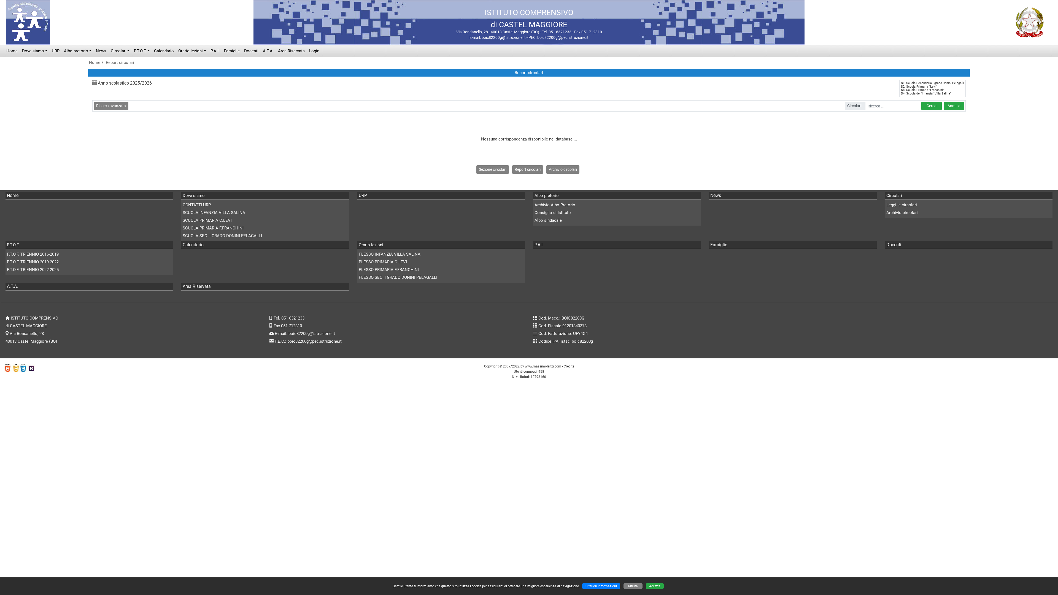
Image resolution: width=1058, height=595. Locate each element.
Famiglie (232, 50)
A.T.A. (268, 50)
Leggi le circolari (901, 204)
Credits (569, 366)
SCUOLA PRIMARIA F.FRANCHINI (213, 228)
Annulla (954, 106)
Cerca (931, 106)
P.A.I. (215, 50)
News (101, 50)
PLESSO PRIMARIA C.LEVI (383, 261)
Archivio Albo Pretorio (555, 204)
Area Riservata (291, 50)
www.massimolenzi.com (543, 366)
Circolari (118, 50)
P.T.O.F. (140, 50)
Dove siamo (33, 50)
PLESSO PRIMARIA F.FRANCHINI (389, 269)
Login (314, 50)
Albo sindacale (548, 220)
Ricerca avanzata (111, 106)
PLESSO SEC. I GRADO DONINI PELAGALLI (398, 277)
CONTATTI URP (197, 204)
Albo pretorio (76, 50)
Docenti (251, 50)
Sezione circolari (492, 169)
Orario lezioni (190, 50)
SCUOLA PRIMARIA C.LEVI (207, 220)
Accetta (654, 586)
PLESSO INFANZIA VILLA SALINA (389, 254)
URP (56, 50)
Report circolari (120, 62)
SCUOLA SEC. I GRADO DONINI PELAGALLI (222, 235)
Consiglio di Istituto (553, 212)
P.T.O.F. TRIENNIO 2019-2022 (33, 261)
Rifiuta (633, 586)
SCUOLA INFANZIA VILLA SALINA (214, 212)
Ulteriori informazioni (601, 586)
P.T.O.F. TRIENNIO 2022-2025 (33, 269)
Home (12, 50)
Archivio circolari (563, 169)
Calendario (164, 50)
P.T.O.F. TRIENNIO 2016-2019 (33, 254)
